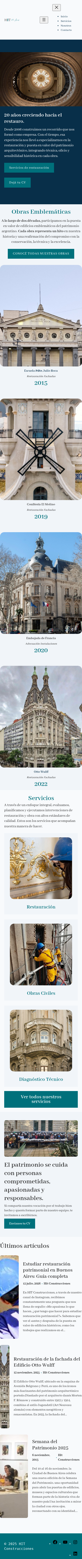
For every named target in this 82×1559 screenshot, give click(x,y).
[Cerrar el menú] (56, 7)
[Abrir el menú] (44, 19)
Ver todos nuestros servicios (41, 1099)
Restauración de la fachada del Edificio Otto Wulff (47, 1362)
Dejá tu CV (17, 182)
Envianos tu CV (19, 1223)
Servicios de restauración (29, 168)
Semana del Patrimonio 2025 (50, 1445)
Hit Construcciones (57, 1284)
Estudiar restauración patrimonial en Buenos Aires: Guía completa (48, 1270)
